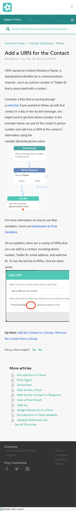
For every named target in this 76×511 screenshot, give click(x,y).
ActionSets (24, 385)
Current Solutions (41, 43)
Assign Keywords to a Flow (35, 410)
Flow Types (24, 380)
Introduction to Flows (31, 375)
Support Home (12, 19)
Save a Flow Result (29, 400)
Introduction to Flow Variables (37, 415)
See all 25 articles (26, 424)
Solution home (15, 43)
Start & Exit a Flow (29, 390)
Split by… (23, 405)
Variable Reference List (32, 420)
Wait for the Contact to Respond (39, 395)
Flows (60, 43)
